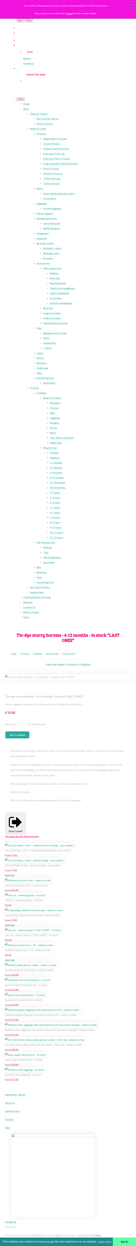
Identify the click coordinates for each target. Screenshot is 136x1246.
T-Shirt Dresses (52, 178)
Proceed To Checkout (78, 664)
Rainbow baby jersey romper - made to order (29, 970)
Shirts (46, 338)
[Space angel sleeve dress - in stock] (25, 1054)
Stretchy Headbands (61, 303)
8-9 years (55, 522)
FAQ (7, 1127)
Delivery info (12, 1111)
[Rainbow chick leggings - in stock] (24, 1069)
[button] (131, 5)
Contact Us (29, 607)
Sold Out (9, 875)
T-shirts (47, 348)
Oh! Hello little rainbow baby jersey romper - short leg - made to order (43, 1044)
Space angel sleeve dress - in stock (24, 1059)
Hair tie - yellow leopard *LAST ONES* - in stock (31, 935)
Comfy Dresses (51, 143)
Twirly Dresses (51, 183)
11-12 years (56, 537)
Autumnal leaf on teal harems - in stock (26, 984)
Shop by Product (52, 397)
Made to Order (38, 128)
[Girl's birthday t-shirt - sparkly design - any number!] (34, 860)
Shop (26, 108)
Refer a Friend (31, 612)
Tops (39, 328)
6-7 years (55, 512)
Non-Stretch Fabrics (47, 118)
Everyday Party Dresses (56, 158)
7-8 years (55, 517)
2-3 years (55, 492)
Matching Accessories (55, 323)
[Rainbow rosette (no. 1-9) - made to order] (29, 945)
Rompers (55, 422)
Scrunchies (56, 298)
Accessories (43, 263)
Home (26, 103)
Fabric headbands (59, 293)
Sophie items (37, 592)
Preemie (54, 452)
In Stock (34, 387)
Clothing (41, 392)
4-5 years (55, 502)
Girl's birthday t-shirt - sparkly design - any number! (33, 865)
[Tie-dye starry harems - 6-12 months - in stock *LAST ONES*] (10, 687)
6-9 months (56, 472)
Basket (27, 58)
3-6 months (56, 467)
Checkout (28, 63)
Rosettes (48, 258)
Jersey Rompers (52, 223)
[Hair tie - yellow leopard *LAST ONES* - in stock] (33, 930)
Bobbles (54, 273)
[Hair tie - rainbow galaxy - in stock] (25, 895)
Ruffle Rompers (51, 228)
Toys (39, 577)
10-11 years (56, 532)
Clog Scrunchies (52, 313)
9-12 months (57, 477)
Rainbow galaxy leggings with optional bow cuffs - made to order (40, 1014)
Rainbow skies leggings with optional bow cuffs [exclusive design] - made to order (50, 1029)
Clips (46, 552)
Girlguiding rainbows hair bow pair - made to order (32, 915)
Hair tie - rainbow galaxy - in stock (24, 900)
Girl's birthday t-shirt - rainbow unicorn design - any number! (38, 850)
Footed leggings (52, 208)
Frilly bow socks (52, 318)
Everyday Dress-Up (54, 153)
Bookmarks (49, 382)
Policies (9, 1119)
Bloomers (41, 363)
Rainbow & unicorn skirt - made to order (26, 885)
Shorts (40, 358)
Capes (39, 353)
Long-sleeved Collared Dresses (60, 163)
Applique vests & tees (55, 333)
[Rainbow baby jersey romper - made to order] (30, 965)
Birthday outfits (45, 243)
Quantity (10, 724)
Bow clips (55, 278)
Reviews (28, 602)
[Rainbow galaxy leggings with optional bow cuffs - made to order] (42, 1009)
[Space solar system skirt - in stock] (24, 994)
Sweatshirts (49, 343)
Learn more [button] (104, 1241)
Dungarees (42, 233)
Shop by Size (50, 447)
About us (10, 1102)
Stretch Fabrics (44, 123)
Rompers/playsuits (46, 218)
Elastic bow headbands (62, 288)
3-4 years (55, 497)
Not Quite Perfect (40, 587)
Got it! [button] (124, 1241)
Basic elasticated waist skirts (59, 193)
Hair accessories (52, 268)
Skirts (39, 188)
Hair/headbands (52, 557)
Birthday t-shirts (52, 248)
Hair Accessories (45, 542)
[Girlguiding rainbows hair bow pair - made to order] (34, 910)
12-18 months (57, 482)
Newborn (55, 457)
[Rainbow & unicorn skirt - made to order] (28, 880)
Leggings (41, 203)
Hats (39, 373)
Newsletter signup (15, 1094)
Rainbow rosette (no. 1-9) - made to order (28, 950)
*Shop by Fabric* (39, 113)
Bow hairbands (58, 283)
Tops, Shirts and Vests (62, 437)
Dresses (41, 133)
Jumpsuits (41, 238)
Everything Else (45, 378)
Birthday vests (51, 253)
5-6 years (55, 507)
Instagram (10, 1221)
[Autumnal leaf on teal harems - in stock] (27, 979)
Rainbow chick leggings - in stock (23, 1074)
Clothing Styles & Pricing (37, 597)
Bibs (38, 567)
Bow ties (48, 308)
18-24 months (57, 487)
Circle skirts (49, 198)
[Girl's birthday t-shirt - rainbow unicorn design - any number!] (39, 845)
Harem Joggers (44, 213)
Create (97, 1235)
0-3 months (56, 462)
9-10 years (56, 527)
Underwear (42, 368)
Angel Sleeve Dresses (55, 138)
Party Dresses (51, 168)
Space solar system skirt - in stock (23, 999)
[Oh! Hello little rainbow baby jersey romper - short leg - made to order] (44, 1039)
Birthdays (55, 402)
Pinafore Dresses (53, 173)
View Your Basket (55, 664)
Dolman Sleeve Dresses (56, 148)
